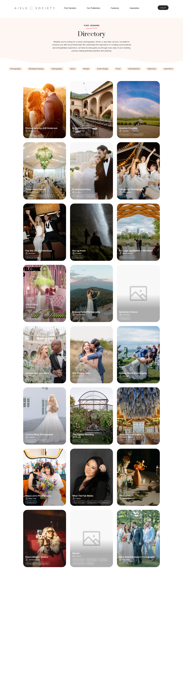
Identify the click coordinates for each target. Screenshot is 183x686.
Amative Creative (128, 128)
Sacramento (80, 315)
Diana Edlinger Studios (36, 557)
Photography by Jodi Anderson (41, 128)
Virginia (31, 437)
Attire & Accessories (34, 311)
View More (168, 69)
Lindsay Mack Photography (39, 434)
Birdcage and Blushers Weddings (136, 251)
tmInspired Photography (131, 189)
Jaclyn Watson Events (130, 434)
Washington (127, 192)
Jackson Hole (34, 560)
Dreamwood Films (81, 189)
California (79, 376)
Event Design (102, 69)
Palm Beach (80, 131)
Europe (78, 192)
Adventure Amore (128, 312)
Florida (31, 376)
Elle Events (124, 496)
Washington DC (128, 498)
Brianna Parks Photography (86, 312)
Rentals (86, 69)
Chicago (125, 376)
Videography (56, 69)
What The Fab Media (82, 496)
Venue (72, 69)
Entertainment (134, 69)
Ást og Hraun (79, 251)
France (78, 556)
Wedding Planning (36, 69)
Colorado (126, 315)
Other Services (45, 314)
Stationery (152, 69)
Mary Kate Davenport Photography (137, 557)
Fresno (78, 498)
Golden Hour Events (35, 189)
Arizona (31, 253)
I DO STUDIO (31, 304)
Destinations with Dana (37, 373)
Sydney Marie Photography (133, 373)
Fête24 (75, 553)
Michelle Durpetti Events (84, 128)
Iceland (78, 253)
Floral (118, 69)
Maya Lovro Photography (38, 496)
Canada (125, 131)
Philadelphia (33, 131)
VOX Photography (81, 373)
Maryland (126, 560)
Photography (15, 69)
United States (33, 192)
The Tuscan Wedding (83, 434)
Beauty (47, 311)
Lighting (103, 559)
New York (32, 498)
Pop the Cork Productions (38, 251)
